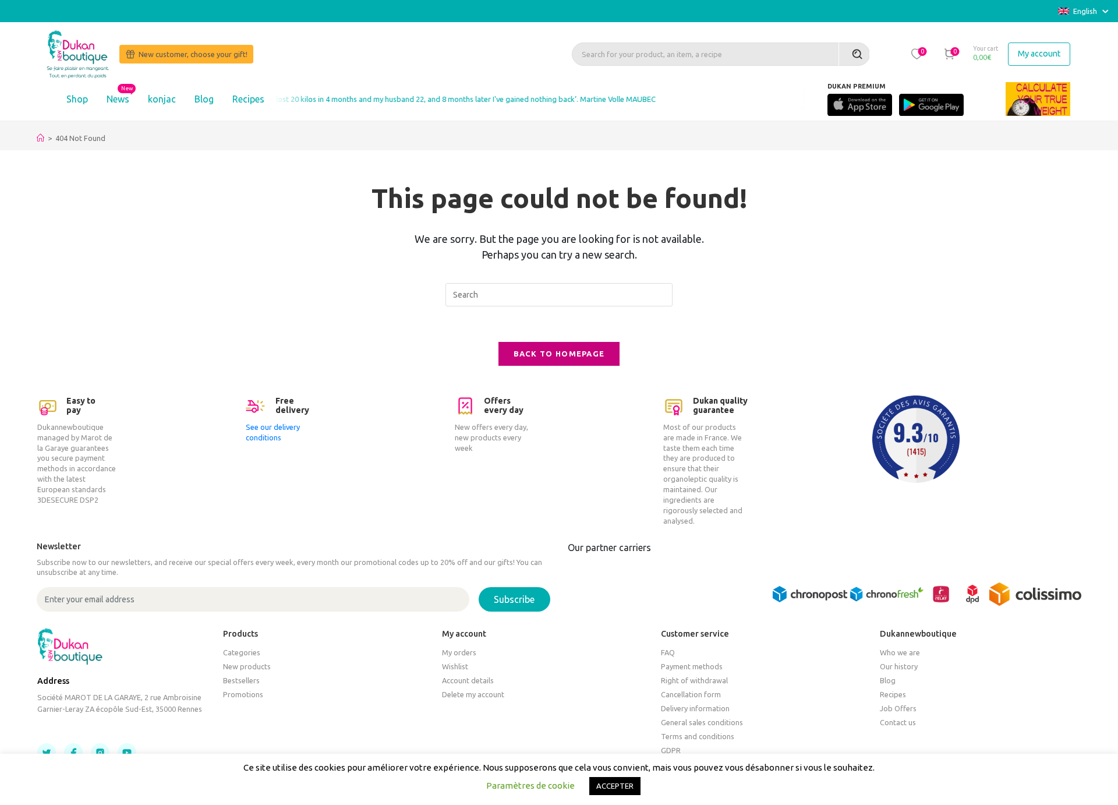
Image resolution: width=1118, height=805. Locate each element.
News (118, 99)
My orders (459, 652)
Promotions (243, 694)
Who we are (900, 652)
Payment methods (692, 666)
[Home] (40, 138)
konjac (162, 99)
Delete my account (473, 694)
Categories (241, 652)
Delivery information (695, 708)
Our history (899, 666)
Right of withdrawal (694, 680)
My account (1039, 53)
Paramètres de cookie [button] (530, 785)
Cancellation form (691, 694)
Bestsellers (241, 680)
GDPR (671, 750)
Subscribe (514, 599)
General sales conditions (702, 722)
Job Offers (898, 708)
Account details (468, 680)
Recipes (248, 99)
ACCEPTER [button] (615, 786)
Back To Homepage (559, 353)
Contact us (898, 722)
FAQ (668, 652)
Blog (204, 99)
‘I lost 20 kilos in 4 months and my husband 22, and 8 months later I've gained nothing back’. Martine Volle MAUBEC (447, 99)
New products (247, 666)
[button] (917, 54)
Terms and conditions (697, 736)
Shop (77, 99)
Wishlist (455, 666)
